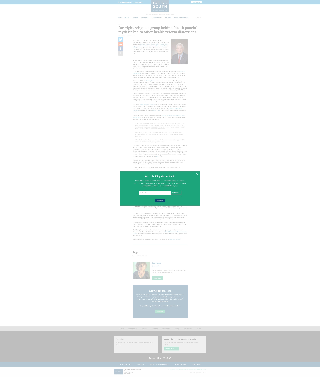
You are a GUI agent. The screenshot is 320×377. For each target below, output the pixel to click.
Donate (160, 200)
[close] (197, 174)
